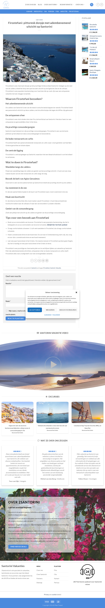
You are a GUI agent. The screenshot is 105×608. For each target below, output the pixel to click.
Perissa (51, 11)
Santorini (39, 19)
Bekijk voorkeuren (67, 310)
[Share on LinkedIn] (47, 260)
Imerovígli (38, 11)
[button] (76, 292)
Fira (57, 11)
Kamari (29, 11)
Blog (40, 4)
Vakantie (58, 268)
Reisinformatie (66, 4)
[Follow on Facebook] (98, 4)
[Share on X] (35, 260)
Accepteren (35, 310)
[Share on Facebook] (32, 260)
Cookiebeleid (47, 314)
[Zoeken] (91, 4)
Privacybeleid (56, 314)
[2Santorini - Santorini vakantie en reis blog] (12, 4)
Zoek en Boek (30, 4)
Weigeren (50, 310)
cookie (54, 594)
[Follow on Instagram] (101, 4)
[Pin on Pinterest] (43, 260)
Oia (45, 11)
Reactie (9, 283)
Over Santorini (50, 4)
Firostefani (74, 11)
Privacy (46, 594)
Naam (8, 301)
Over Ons (79, 4)
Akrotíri (63, 11)
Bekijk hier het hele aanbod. (57, 225)
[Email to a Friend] (39, 260)
